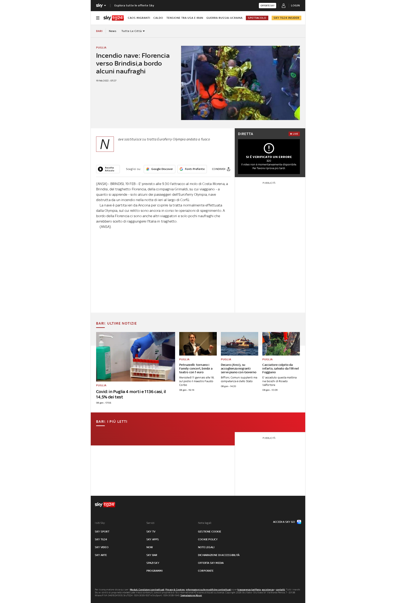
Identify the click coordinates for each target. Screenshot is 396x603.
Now (149, 547)
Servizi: (150, 522)
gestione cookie (209, 531)
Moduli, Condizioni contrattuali (147, 589)
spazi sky (152, 562)
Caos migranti (139, 17)
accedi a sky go (284, 521)
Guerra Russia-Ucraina (224, 17)
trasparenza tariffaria (249, 589)
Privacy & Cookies (175, 589)
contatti (280, 589)
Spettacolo (257, 17)
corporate (205, 570)
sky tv (150, 531)
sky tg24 (101, 539)
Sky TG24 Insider (286, 17)
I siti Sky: (100, 522)
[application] (108, 169)
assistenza (268, 589)
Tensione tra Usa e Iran (184, 17)
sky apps (152, 539)
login (295, 5)
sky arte (101, 555)
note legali (206, 547)
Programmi (154, 570)
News (113, 31)
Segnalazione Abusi (191, 595)
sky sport (102, 531)
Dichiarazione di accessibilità (218, 555)
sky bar (151, 555)
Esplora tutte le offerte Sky (134, 5)
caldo (158, 17)
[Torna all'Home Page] (114, 18)
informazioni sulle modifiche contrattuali (208, 589)
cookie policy (208, 539)
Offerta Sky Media (211, 562)
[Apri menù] (97, 18)
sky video (101, 547)
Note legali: (205, 522)
